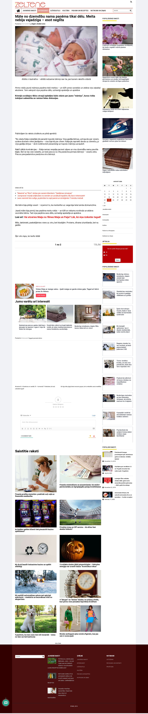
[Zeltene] (18, 10)
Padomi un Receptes (80, 11)
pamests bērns (37, 338)
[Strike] (30, 428)
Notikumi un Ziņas (98, 11)
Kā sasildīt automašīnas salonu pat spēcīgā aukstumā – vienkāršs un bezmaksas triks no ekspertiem (33, 597)
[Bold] (22, 428)
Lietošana (110, 659)
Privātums (110, 666)
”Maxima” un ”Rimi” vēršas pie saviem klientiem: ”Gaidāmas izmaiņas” (44, 193)
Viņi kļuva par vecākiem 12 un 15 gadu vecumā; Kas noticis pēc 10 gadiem (123, 469)
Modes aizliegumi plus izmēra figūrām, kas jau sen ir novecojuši (79, 635)
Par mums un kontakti (114, 663)
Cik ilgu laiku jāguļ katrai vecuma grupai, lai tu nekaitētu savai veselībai (81, 386)
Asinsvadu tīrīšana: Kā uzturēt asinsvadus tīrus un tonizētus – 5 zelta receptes (123, 495)
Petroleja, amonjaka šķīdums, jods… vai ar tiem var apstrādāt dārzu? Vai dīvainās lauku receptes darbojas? (61, 663)
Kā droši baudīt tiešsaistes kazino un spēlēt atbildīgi (33, 565)
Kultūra (66, 11)
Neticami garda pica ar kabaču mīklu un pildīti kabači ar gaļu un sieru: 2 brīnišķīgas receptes (61, 678)
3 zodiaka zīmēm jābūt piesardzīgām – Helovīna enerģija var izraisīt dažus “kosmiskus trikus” (80, 565)
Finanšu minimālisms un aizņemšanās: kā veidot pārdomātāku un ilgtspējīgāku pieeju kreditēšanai (80, 486)
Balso (118, 260)
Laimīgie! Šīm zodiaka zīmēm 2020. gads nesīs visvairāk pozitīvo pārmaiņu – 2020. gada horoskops (123, 482)
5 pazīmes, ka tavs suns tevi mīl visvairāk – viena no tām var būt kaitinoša (35, 636)
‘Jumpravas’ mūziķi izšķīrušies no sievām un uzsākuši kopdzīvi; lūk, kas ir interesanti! (51, 196)
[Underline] (28, 428)
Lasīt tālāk (41, 295)
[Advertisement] (58, 116)
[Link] (45, 428)
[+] (50, 428)
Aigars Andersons (38, 24)
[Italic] (25, 428)
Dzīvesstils (55, 11)
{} (47, 428)
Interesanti (43, 11)
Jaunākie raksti (29, 11)
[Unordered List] (36, 428)
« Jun (104, 205)
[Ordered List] (33, 428)
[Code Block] (42, 428)
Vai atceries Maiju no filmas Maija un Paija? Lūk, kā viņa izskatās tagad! (62, 217)
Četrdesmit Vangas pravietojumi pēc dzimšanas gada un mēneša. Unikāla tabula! (124, 456)
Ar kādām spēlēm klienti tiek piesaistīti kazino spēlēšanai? (34, 530)
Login (94, 415)
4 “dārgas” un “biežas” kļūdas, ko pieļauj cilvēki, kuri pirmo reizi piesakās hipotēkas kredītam (79, 601)
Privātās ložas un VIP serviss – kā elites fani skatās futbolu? (78, 528)
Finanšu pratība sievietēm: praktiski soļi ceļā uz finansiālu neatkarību (34, 495)
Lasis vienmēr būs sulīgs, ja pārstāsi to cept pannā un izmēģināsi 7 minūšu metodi (50, 198)
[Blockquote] (39, 428)
